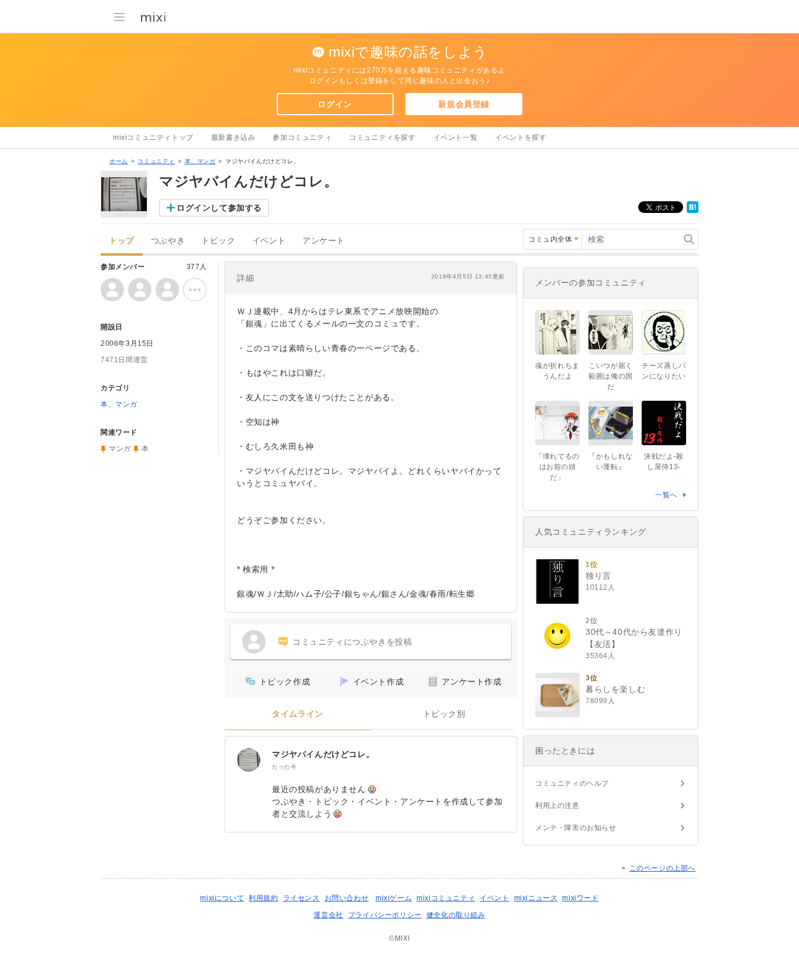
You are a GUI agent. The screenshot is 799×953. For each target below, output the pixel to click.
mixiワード (580, 898)
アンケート (323, 240)
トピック (218, 240)
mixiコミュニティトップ (153, 137)
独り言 (598, 575)
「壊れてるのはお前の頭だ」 (557, 466)
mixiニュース (536, 898)
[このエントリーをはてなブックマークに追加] (692, 211)
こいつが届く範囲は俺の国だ (610, 376)
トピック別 (444, 714)
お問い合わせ (347, 898)
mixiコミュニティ (445, 898)
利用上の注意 (557, 805)
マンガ (120, 449)
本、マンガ (200, 161)
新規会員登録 (464, 104)
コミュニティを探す (382, 137)
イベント (269, 240)
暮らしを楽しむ (615, 689)
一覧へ (666, 495)
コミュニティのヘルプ (572, 783)
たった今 (284, 766)
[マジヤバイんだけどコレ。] (248, 760)
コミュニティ (156, 161)
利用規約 (263, 898)
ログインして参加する (219, 207)
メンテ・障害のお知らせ (576, 828)
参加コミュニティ (302, 137)
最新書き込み (233, 137)
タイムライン (297, 714)
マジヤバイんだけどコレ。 (323, 754)
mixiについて (222, 898)
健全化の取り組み (455, 915)
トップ (122, 240)
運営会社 (328, 915)
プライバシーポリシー (385, 915)
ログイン (335, 104)
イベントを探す (520, 137)
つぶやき (168, 240)
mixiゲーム (394, 898)
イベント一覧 (455, 137)
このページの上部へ (662, 868)
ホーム (118, 161)
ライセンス (301, 898)
